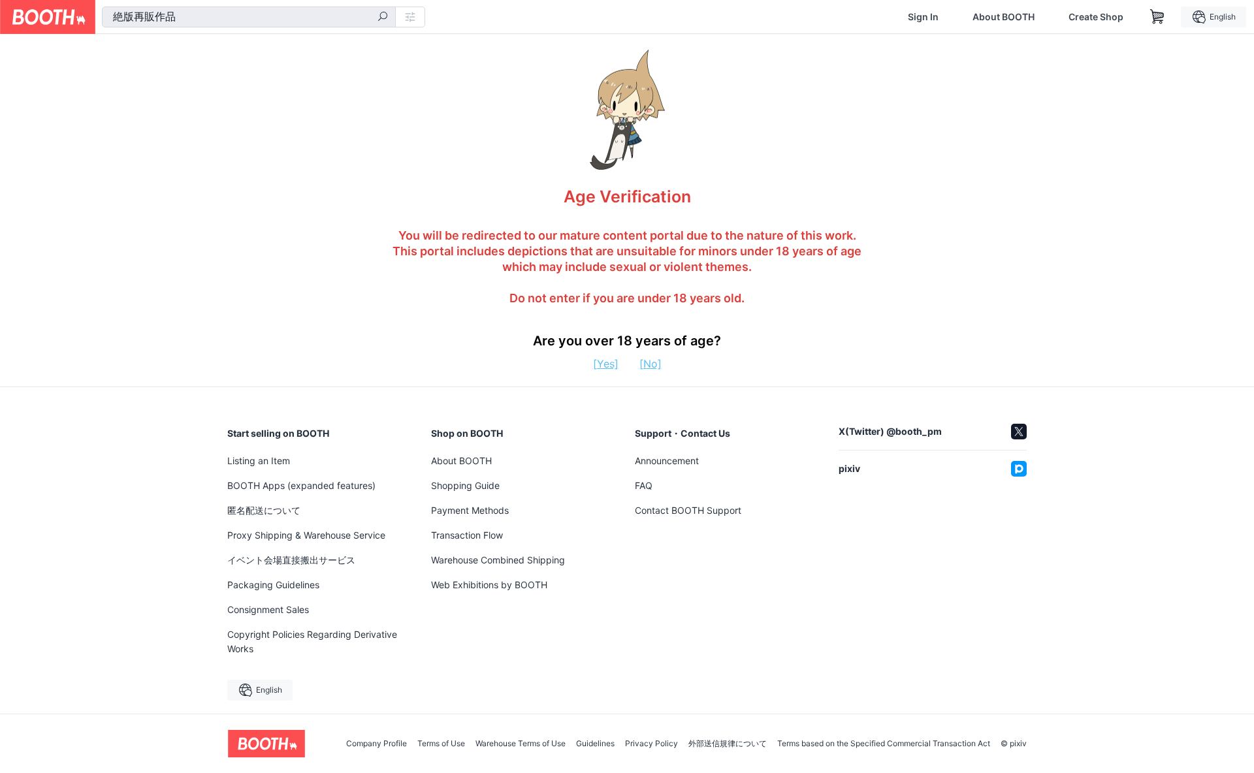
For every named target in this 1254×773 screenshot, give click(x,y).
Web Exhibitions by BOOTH (489, 584)
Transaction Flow (467, 535)
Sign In (923, 17)
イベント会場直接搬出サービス (291, 559)
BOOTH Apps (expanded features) (301, 485)
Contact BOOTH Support (688, 510)
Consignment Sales (268, 609)
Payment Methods (470, 510)
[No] (650, 363)
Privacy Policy (651, 744)
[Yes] (606, 363)
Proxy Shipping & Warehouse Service (306, 535)
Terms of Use (441, 744)
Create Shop (1096, 17)
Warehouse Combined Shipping (498, 559)
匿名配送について (263, 510)
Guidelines (595, 744)
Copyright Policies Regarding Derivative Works (312, 641)
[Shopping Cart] (1157, 17)
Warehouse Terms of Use (520, 744)
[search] (383, 17)
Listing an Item (258, 460)
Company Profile (376, 744)
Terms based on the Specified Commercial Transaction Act (883, 744)
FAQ (643, 485)
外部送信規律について (727, 744)
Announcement (667, 460)
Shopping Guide (465, 485)
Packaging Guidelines (273, 584)
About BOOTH (1004, 17)
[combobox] (249, 17)
